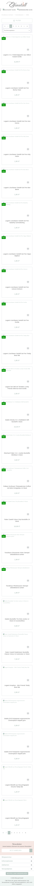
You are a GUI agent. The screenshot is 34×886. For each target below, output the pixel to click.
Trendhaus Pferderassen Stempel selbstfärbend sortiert (17, 586)
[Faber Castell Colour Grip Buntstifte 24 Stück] (17, 509)
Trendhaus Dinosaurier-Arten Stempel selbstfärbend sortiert (17, 553)
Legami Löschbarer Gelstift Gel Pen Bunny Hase (17, 89)
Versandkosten (6, 882)
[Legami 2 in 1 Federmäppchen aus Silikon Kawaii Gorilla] (17, 44)
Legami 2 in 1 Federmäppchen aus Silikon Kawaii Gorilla (17, 56)
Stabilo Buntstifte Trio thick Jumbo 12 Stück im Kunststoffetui (17, 620)
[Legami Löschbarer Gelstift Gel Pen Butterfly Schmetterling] (17, 210)
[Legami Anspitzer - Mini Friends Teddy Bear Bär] (17, 675)
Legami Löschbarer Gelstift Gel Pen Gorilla (17, 321)
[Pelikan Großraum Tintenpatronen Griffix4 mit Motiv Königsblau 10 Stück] (17, 475)
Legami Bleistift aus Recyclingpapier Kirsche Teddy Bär (17, 786)
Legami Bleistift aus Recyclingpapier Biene (17, 819)
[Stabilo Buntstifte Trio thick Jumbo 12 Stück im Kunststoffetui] (17, 608)
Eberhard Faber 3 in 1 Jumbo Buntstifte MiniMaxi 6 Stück (17, 454)
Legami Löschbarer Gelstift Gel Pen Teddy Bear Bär (17, 354)
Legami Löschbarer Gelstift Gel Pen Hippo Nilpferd (17, 255)
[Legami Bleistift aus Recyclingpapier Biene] (17, 807)
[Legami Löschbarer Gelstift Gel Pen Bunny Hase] (17, 77)
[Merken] (28, 49)
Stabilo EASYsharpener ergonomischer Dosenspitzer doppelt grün (17, 719)
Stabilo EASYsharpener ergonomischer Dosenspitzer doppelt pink (17, 752)
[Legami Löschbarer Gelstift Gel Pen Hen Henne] (17, 110)
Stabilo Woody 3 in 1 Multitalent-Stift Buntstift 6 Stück (17, 421)
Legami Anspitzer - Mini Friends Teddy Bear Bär (17, 686)
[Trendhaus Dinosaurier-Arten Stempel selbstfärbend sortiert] (17, 542)
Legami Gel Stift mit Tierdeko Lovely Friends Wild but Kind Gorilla (17, 387)
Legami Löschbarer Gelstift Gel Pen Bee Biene (17, 188)
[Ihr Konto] (9, 9)
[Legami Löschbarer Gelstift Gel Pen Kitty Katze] (17, 144)
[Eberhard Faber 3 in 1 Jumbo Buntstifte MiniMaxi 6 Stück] (17, 442)
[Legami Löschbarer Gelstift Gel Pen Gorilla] (17, 310)
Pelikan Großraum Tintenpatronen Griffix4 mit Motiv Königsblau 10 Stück (17, 487)
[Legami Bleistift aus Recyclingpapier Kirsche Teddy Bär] (17, 774)
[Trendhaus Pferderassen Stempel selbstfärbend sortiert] (17, 575)
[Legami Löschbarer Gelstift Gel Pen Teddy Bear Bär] (17, 343)
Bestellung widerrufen (17, 873)
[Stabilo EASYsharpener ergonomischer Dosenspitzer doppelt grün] (17, 708)
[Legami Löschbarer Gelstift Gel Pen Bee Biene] (17, 177)
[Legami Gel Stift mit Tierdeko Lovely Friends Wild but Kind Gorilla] (17, 376)
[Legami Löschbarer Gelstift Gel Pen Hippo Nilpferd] (17, 243)
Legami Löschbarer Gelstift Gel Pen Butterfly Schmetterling (17, 221)
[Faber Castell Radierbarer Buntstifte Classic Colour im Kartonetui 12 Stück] (17, 641)
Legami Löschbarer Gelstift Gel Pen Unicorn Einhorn (17, 288)
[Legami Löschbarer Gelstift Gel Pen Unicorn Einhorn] (17, 276)
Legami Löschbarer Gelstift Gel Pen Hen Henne (17, 122)
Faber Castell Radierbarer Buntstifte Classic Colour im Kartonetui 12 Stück (17, 653)
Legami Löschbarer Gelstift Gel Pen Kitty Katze (17, 155)
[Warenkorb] (24, 9)
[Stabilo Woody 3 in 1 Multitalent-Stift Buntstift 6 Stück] (17, 409)
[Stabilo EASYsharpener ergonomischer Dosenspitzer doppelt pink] (17, 741)
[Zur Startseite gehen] (17, 4)
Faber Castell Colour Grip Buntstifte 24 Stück (17, 520)
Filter (18, 20)
